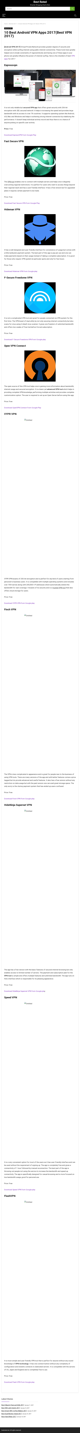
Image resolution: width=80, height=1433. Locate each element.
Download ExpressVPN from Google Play (20, 135)
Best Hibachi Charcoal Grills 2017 (12, 1405)
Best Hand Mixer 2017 (8, 1417)
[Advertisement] (59, 1410)
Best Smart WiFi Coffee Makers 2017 (14, 1411)
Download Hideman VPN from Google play (21, 271)
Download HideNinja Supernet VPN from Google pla (24, 991)
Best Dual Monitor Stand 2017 (11, 1414)
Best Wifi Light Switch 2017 (10, 1408)
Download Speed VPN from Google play (19, 1190)
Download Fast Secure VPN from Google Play (22, 203)
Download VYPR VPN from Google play (19, 603)
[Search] (75, 15)
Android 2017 (13, 24)
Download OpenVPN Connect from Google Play (22, 408)
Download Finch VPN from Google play (19, 799)
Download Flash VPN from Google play (19, 1382)
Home (6, 24)
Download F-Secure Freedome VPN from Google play (25, 339)
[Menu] (3, 15)
